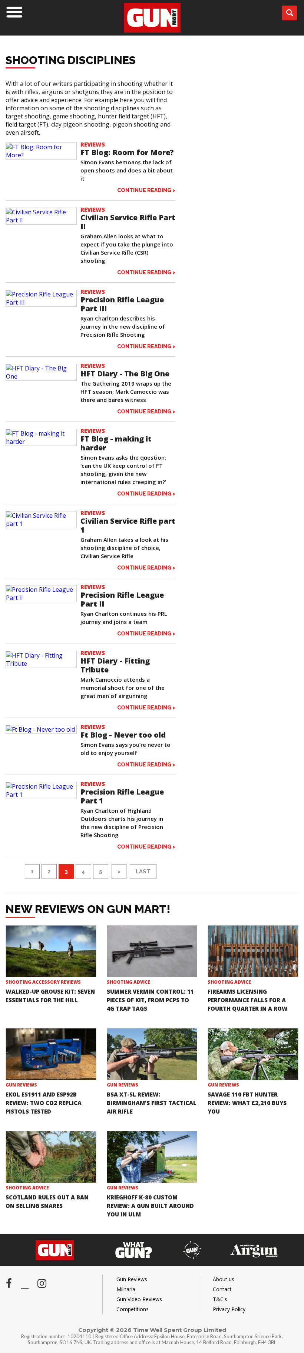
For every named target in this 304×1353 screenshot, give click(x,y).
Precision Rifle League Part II (122, 599)
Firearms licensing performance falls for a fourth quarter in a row (248, 1000)
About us (223, 1279)
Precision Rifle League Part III (122, 304)
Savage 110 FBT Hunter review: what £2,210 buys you (247, 1103)
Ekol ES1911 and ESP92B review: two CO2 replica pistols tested (44, 1103)
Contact (222, 1289)
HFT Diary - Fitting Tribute (115, 665)
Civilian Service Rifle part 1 (127, 525)
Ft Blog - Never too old (123, 735)
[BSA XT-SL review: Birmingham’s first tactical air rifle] (152, 1054)
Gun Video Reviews (139, 1299)
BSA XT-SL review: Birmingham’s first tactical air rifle (151, 1103)
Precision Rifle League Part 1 (122, 796)
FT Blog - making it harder (116, 443)
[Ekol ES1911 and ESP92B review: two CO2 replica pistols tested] (51, 1054)
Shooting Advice (128, 982)
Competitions (132, 1309)
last (143, 871)
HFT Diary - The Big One (124, 374)
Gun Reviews (21, 1085)
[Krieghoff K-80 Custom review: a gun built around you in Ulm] (152, 1157)
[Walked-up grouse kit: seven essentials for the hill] (51, 951)
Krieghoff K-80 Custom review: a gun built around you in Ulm (150, 1205)
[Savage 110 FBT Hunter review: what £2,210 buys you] (253, 1054)
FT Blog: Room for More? (127, 152)
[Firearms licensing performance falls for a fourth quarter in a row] (253, 951)
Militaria (125, 1289)
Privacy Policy (229, 1309)
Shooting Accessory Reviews (43, 982)
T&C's (220, 1299)
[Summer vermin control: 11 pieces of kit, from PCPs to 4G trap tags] (152, 951)
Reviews (92, 144)
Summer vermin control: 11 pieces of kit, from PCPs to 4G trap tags (150, 1000)
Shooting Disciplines (71, 60)
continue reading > (146, 190)
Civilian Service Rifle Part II (127, 221)
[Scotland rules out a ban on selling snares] (51, 1157)
